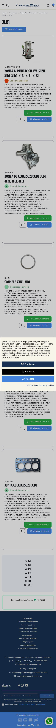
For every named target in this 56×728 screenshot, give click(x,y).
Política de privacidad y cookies (40, 385)
